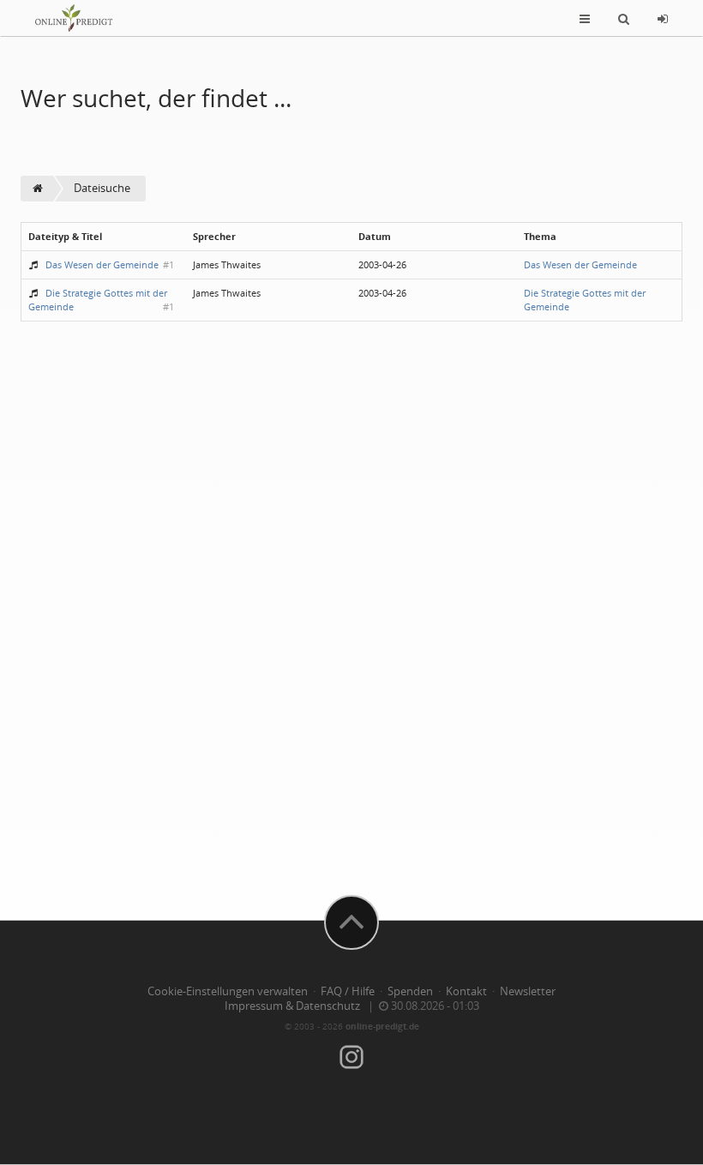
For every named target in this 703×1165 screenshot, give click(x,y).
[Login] (662, 18)
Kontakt (466, 991)
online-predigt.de (382, 1026)
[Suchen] (624, 18)
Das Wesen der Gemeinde (102, 264)
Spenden (410, 991)
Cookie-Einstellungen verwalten (227, 991)
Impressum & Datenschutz (292, 1006)
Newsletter (528, 991)
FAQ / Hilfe (348, 991)
